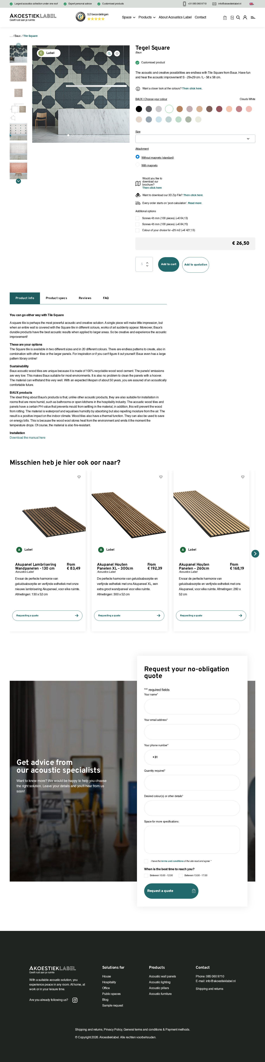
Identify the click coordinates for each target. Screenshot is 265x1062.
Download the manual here (27, 437)
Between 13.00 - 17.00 (195, 875)
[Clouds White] (169, 109)
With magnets (149, 165)
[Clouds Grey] (159, 109)
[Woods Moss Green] (188, 119)
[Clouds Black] (139, 109)
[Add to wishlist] (117, 53)
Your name (151, 694)
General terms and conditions (143, 1029)
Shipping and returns (209, 989)
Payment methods (177, 1029)
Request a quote (160, 891)
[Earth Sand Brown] (199, 109)
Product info (25, 298)
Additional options (145, 211)
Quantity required (154, 771)
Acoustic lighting (160, 982)
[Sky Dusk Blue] (168, 119)
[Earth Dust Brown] (189, 109)
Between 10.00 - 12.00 (161, 875)
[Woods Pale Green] (198, 119)
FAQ (106, 298)
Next (18, 181)
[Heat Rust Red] (239, 109)
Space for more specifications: (161, 821)
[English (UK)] (251, 4)
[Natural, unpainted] (139, 119)
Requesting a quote (27, 615)
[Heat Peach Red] (229, 109)
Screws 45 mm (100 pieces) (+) (165, 218)
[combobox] (195, 139)
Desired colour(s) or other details (163, 796)
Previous (18, 45)
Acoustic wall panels (162, 976)
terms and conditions (172, 861)
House (106, 976)
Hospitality (109, 982)
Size (137, 132)
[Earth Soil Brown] (209, 109)
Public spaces (111, 994)
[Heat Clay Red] (219, 109)
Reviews (85, 298)
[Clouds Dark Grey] (149, 109)
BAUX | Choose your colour (151, 99)
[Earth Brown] (180, 109)
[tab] (25, 298)
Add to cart (168, 264)
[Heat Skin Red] (249, 109)
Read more (194, 203)
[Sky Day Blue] (159, 119)
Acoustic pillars (159, 988)
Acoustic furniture (160, 994)
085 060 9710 (215, 976)
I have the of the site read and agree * (181, 861)
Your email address (155, 720)
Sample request (112, 1005)
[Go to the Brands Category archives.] (11, 36)
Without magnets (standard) (157, 158)
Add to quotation (195, 265)
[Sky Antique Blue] (149, 119)
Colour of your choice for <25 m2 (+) (168, 230)
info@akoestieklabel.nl (221, 981)
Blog (105, 999)
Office (106, 988)
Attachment (142, 149)
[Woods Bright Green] (178, 119)
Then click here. (192, 88)
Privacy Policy (113, 1029)
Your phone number (156, 745)
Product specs (56, 298)
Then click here (152, 188)
